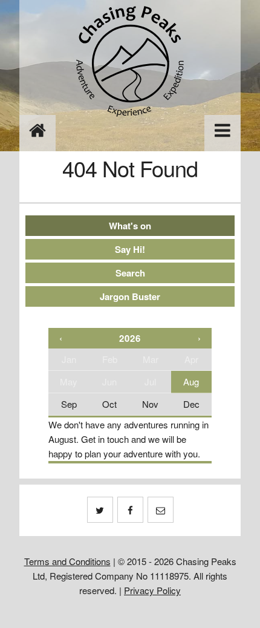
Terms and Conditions (67, 561)
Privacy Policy (152, 590)
